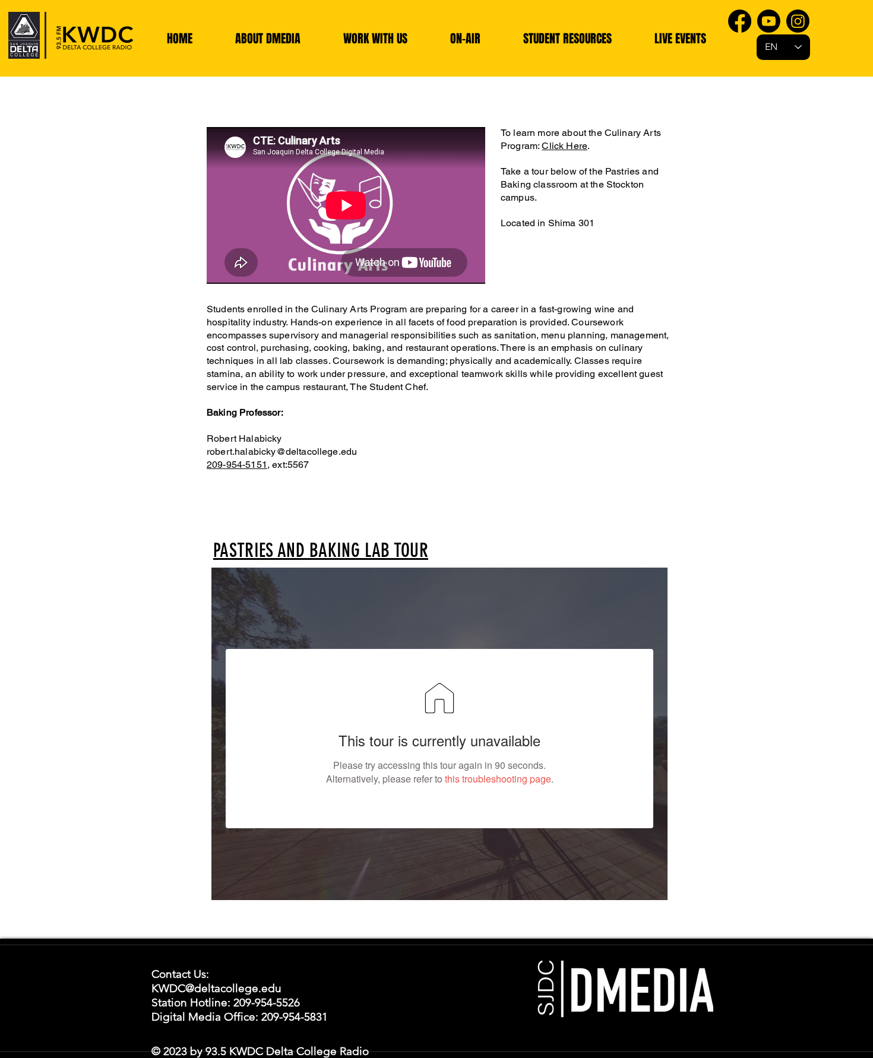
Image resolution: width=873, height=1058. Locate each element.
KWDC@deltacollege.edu (216, 988)
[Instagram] (797, 21)
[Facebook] (739, 21)
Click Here (564, 145)
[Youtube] (768, 21)
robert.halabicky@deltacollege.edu (282, 451)
